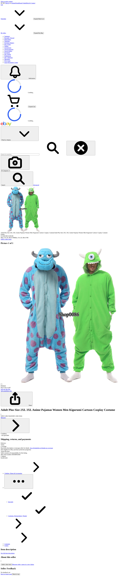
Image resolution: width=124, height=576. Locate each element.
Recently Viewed (9, 38)
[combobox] (20, 154)
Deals (17, 3)
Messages (7, 59)
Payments (7, 52)
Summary (7, 36)
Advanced (36, 185)
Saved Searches (8, 49)
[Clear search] (81, 148)
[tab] (62, 451)
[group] (62, 314)
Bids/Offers (7, 39)
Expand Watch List (39, 19)
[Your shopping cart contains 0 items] (14, 106)
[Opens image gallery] (1, 384)
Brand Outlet (22, 3)
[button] (17, 179)
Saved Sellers (8, 51)
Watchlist (7, 41)
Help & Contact (30, 3)
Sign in (7, 3)
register (13, 3)
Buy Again (7, 44)
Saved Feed (7, 48)
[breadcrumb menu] (18, 481)
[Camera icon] (15, 162)
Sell (2, 5)
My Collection (8, 57)
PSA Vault (7, 61)
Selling (6, 46)
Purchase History (9, 43)
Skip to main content (7, 1)
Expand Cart (32, 106)
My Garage (7, 54)
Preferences (7, 56)
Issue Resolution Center (11, 62)
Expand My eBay (38, 33)
